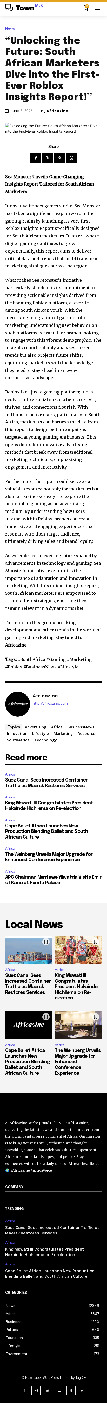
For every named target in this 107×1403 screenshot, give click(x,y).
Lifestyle (40, 733)
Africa (57, 726)
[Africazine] (17, 704)
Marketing (63, 733)
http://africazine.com (50, 703)
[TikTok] (47, 1390)
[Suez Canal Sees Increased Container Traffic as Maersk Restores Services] (28, 950)
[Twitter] (47, 158)
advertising (35, 726)
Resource (86, 733)
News (10, 28)
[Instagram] (36, 1390)
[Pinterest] (59, 158)
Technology (45, 739)
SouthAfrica (18, 739)
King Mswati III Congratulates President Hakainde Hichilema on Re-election (76, 986)
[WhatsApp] (71, 158)
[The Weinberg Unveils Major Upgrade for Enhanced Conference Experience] (78, 1025)
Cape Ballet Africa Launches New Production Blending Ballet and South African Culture (46, 832)
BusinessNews (81, 726)
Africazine (57, 111)
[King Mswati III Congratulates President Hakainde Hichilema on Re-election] (78, 950)
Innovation (17, 733)
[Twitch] (59, 1390)
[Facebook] (35, 158)
